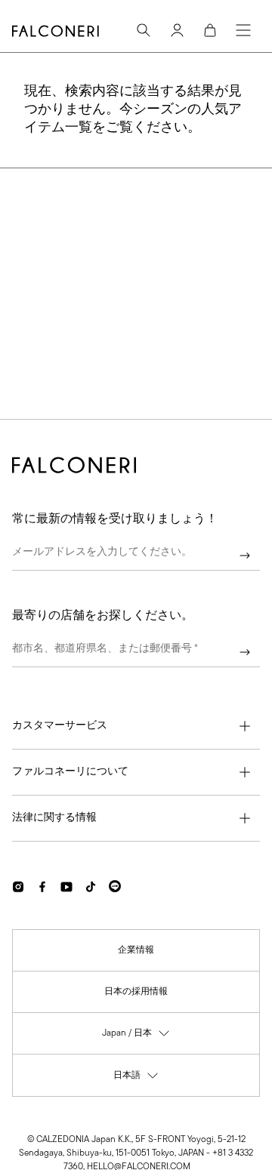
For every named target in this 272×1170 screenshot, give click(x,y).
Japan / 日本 (136, 1037)
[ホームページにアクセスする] (55, 30)
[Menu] (243, 30)
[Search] (143, 30)
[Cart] (210, 30)
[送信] (244, 555)
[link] (136, 950)
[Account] (176, 30)
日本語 (136, 1079)
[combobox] (136, 652)
